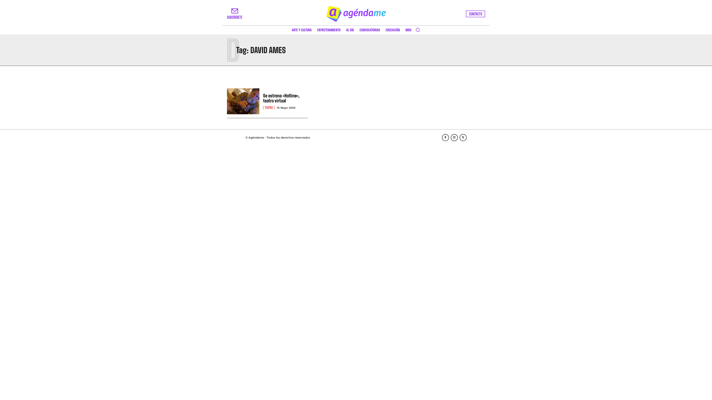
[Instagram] (454, 137)
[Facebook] (445, 137)
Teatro (269, 107)
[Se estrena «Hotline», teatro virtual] (243, 101)
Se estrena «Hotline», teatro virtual (281, 98)
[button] (417, 29)
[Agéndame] (356, 14)
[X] (463, 137)
